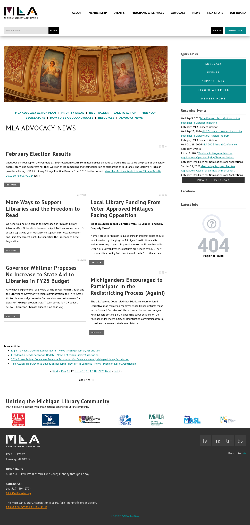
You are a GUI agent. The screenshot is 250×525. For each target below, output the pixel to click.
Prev (63, 371)
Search (54, 30)
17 (91, 371)
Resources (106, 118)
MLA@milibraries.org (18, 493)
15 (83, 371)
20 (103, 371)
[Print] (163, 146)
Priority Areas (72, 113)
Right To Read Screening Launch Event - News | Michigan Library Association (55, 350)
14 (80, 371)
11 (68, 371)
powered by (116, 516)
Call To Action (125, 113)
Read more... (12, 184)
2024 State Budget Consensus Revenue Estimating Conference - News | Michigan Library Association (70, 359)
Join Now (217, 30)
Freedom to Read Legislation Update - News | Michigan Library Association (54, 355)
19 (99, 371)
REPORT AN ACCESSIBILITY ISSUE (26, 507)
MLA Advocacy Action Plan (35, 113)
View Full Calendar (213, 180)
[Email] (166, 146)
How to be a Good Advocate (71, 118)
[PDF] (160, 146)
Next (108, 371)
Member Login (235, 30)
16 (87, 371)
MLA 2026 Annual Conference (219, 144)
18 (95, 371)
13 (76, 371)
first (55, 371)
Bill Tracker (99, 113)
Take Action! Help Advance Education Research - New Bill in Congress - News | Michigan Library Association (73, 363)
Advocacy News (131, 118)
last (116, 371)
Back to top (235, 453)
